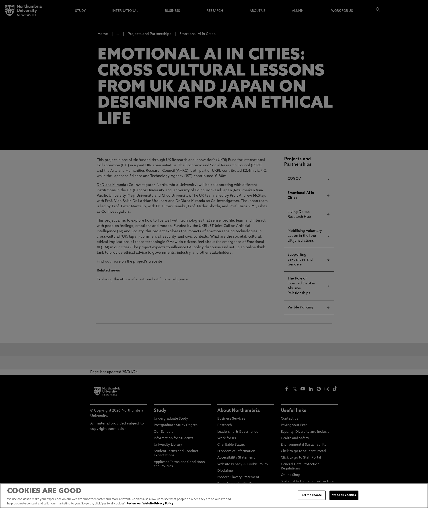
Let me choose (312, 495)
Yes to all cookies (344, 495)
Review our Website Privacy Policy (150, 503)
